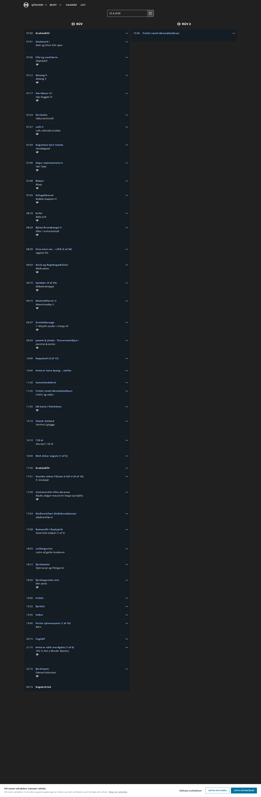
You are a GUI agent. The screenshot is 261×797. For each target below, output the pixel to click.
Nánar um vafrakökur (118, 792)
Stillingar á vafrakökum (190, 791)
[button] (77, 33)
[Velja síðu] (46, 5)
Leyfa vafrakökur (244, 791)
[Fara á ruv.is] (26, 4)
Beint (53, 4)
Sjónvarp (37, 4)
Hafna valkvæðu (217, 791)
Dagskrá (71, 4)
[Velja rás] (60, 5)
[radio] (77, 24)
